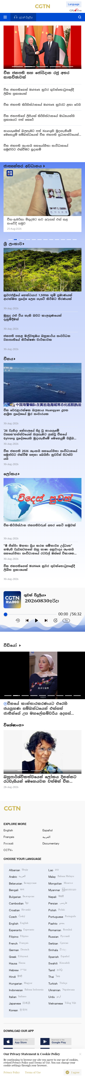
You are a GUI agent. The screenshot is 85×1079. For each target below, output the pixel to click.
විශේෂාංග (13, 725)
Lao (53, 870)
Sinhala (57, 950)
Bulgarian (21, 896)
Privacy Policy (12, 1072)
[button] (17, 66)
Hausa (17, 963)
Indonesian (26, 990)
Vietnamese (62, 1003)
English (8, 830)
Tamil (55, 970)
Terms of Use (33, 1072)
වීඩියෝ (11, 645)
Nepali (55, 896)
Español (47, 830)
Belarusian (22, 883)
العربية (46, 837)
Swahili (58, 963)
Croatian (20, 910)
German (19, 950)
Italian (17, 996)
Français (9, 837)
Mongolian (60, 883)
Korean (18, 1010)
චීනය (8, 359)
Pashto (56, 923)
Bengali (16, 890)
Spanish (58, 956)
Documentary (50, 843)
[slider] (5, 614)
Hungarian (20, 983)
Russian (58, 936)
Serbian (58, 943)
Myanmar (62, 890)
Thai (54, 976)
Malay (61, 876)
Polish (56, 910)
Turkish (57, 983)
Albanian (18, 870)
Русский (8, 843)
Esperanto (21, 930)
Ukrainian (61, 990)
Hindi (15, 976)
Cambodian (18, 903)
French (18, 943)
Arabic (17, 876)
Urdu (54, 996)
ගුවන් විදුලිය (34, 595)
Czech (17, 916)
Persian (57, 903)
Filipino (19, 936)
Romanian (60, 930)
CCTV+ (8, 850)
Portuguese (62, 916)
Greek (18, 956)
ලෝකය (10, 474)
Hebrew (17, 970)
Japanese (19, 1003)
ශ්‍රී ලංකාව (13, 244)
